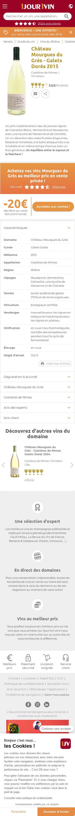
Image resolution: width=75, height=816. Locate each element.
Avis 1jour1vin (16, 689)
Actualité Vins (57, 684)
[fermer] (71, 32)
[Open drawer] (5, 6)
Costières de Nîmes (44, 72)
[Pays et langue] (71, 6)
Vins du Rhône (50, 41)
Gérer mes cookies (56, 694)
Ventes (7, 41)
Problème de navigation (23, 695)
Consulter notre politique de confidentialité (28, 798)
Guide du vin (26, 41)
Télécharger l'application (47, 689)
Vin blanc (37, 76)
